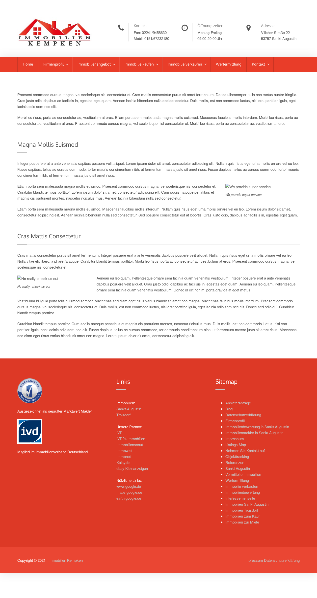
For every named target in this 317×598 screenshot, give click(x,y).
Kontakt (259, 64)
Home (28, 64)
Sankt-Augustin (128, 408)
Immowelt (124, 450)
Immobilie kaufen (140, 64)
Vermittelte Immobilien (243, 474)
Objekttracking (237, 456)
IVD (119, 432)
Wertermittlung (228, 64)
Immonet (123, 456)
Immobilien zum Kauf (242, 516)
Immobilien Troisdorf (241, 510)
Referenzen (234, 462)
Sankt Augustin (237, 468)
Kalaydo (123, 462)
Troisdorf (123, 414)
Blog (229, 408)
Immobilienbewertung (242, 492)
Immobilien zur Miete (242, 522)
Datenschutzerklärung (243, 414)
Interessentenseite (240, 498)
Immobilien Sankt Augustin (246, 504)
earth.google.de (128, 498)
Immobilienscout (129, 444)
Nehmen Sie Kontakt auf (245, 450)
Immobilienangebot (95, 64)
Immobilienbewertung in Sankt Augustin (257, 426)
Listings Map (235, 444)
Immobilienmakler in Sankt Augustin (254, 432)
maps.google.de (129, 492)
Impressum (234, 438)
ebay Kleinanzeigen (132, 468)
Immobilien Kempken (66, 560)
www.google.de (128, 486)
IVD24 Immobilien (130, 438)
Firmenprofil (54, 64)
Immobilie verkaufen (185, 64)
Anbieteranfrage (238, 402)
